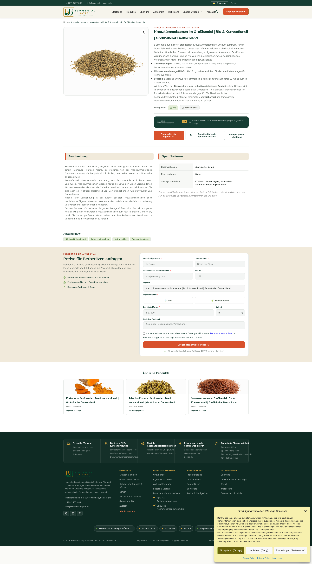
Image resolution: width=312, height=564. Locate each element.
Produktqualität (150, 295)
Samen (196, 28)
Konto (233, 3)
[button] (305, 511)
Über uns (144, 11)
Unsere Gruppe (191, 11)
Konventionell (222, 300)
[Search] (217, 12)
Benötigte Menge (151, 307)
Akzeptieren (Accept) (231, 550)
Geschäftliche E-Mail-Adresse (156, 270)
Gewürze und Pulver (178, 28)
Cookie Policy (249, 558)
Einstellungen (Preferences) (290, 550)
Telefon (198, 270)
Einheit (219, 307)
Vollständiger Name (152, 258)
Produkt (146, 283)
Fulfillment (173, 11)
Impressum (277, 558)
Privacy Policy (263, 558)
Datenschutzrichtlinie (221, 333)
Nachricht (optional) (151, 319)
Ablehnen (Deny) (259, 550)
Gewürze (159, 28)
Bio (170, 300)
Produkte (131, 11)
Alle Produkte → (127, 511)
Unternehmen (201, 258)
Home (66, 22)
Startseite (117, 11)
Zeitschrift (158, 11)
